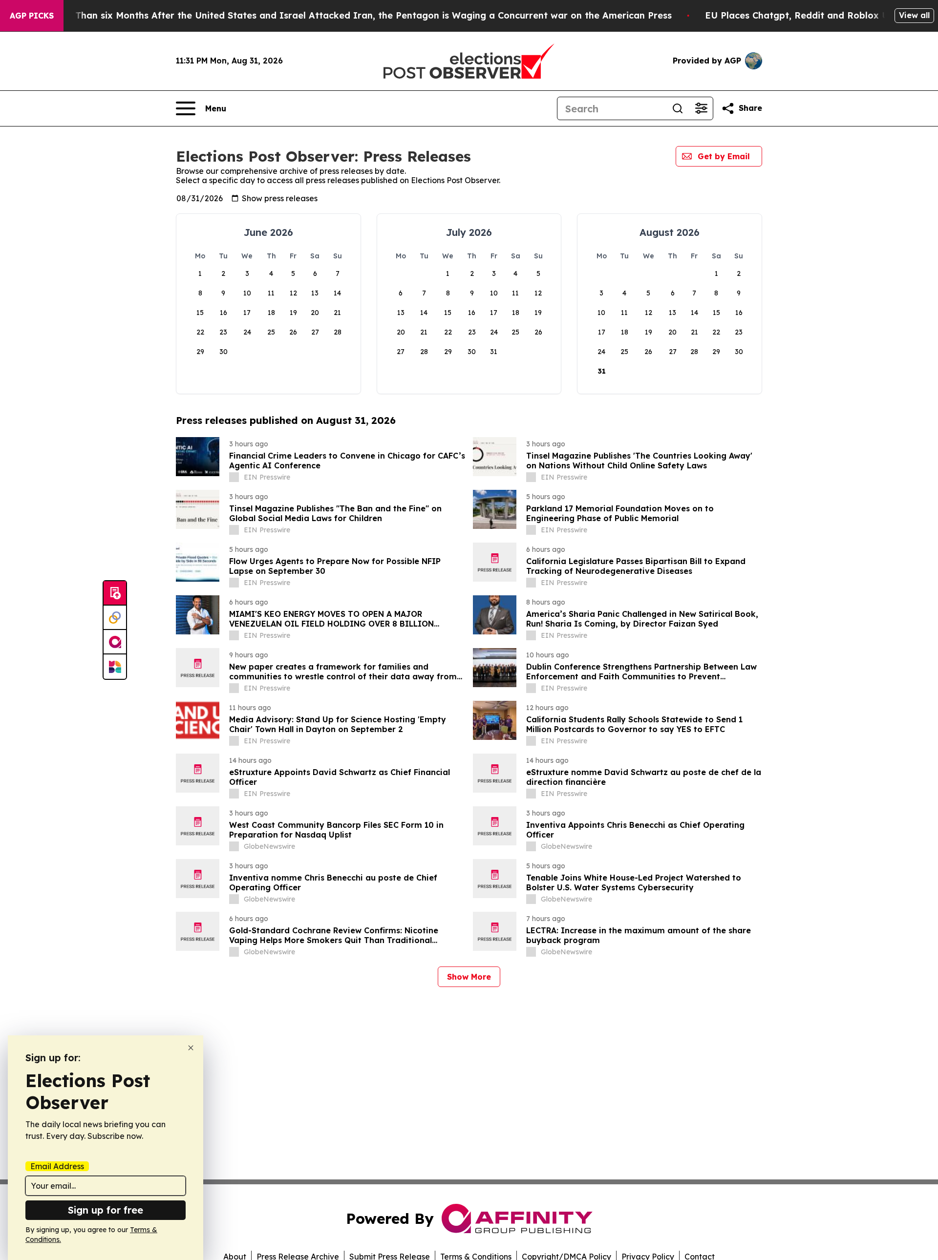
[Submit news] (115, 593)
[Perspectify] (115, 618)
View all (914, 15)
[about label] (234, 477)
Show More (469, 977)
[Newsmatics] (115, 666)
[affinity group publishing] (115, 642)
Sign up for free (105, 1210)
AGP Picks (32, 16)
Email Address (57, 1166)
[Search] (677, 108)
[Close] (190, 1047)
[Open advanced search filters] (701, 108)
